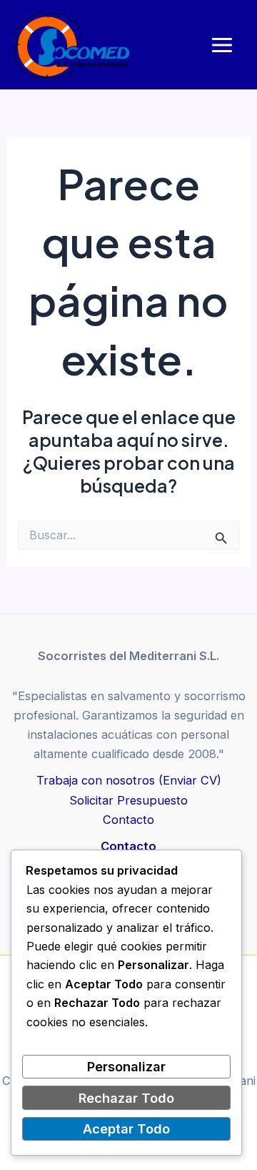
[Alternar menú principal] (222, 45)
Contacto (128, 819)
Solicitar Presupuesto (128, 800)
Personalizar (126, 1066)
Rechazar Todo (126, 1098)
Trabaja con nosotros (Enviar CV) (128, 780)
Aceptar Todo (126, 1128)
